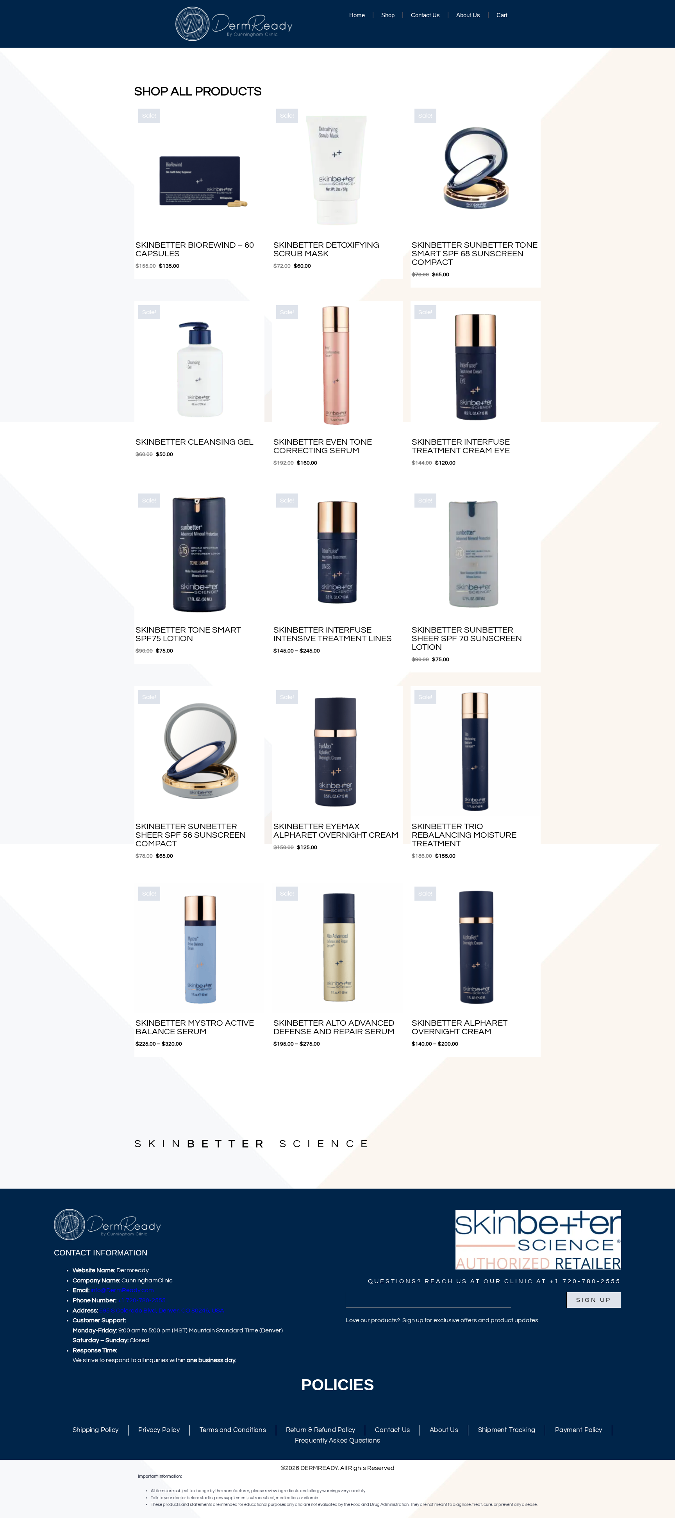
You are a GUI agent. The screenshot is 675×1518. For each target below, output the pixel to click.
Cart (501, 15)
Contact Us (425, 15)
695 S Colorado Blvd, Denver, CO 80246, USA (161, 1310)
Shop (388, 15)
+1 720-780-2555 (142, 1300)
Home (357, 15)
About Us (468, 15)
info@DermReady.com (122, 1290)
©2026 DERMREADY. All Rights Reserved (337, 1468)
